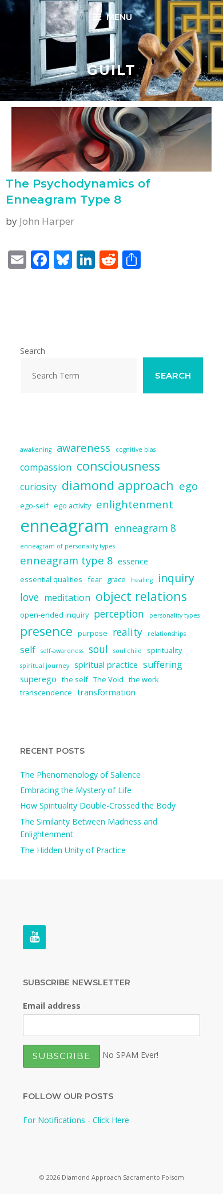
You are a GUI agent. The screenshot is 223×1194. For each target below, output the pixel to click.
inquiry (176, 578)
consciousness (118, 465)
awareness (83, 447)
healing (142, 580)
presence (46, 631)
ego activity (72, 505)
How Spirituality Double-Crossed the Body (98, 805)
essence (133, 561)
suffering (162, 664)
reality (127, 632)
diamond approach (118, 485)
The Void (108, 679)
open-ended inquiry (54, 615)
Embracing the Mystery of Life (76, 790)
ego (188, 486)
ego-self (34, 505)
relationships (167, 634)
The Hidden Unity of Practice (73, 850)
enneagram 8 (145, 528)
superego (38, 678)
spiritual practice (106, 664)
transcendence (46, 692)
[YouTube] (34, 937)
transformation (106, 692)
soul (98, 649)
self (27, 649)
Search (32, 350)
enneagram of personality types (67, 546)
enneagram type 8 (66, 560)
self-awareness (62, 651)
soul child (127, 651)
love (29, 597)
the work (144, 679)
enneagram (64, 525)
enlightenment (134, 504)
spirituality (164, 650)
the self (75, 679)
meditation (67, 597)
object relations (141, 596)
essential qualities (51, 579)
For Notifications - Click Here (76, 1120)
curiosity (38, 486)
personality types (174, 615)
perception (119, 613)
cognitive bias (136, 449)
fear (94, 579)
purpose (92, 633)
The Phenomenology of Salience (80, 774)
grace (116, 579)
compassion (45, 467)
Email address (52, 1005)
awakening (35, 449)
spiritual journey (44, 666)
